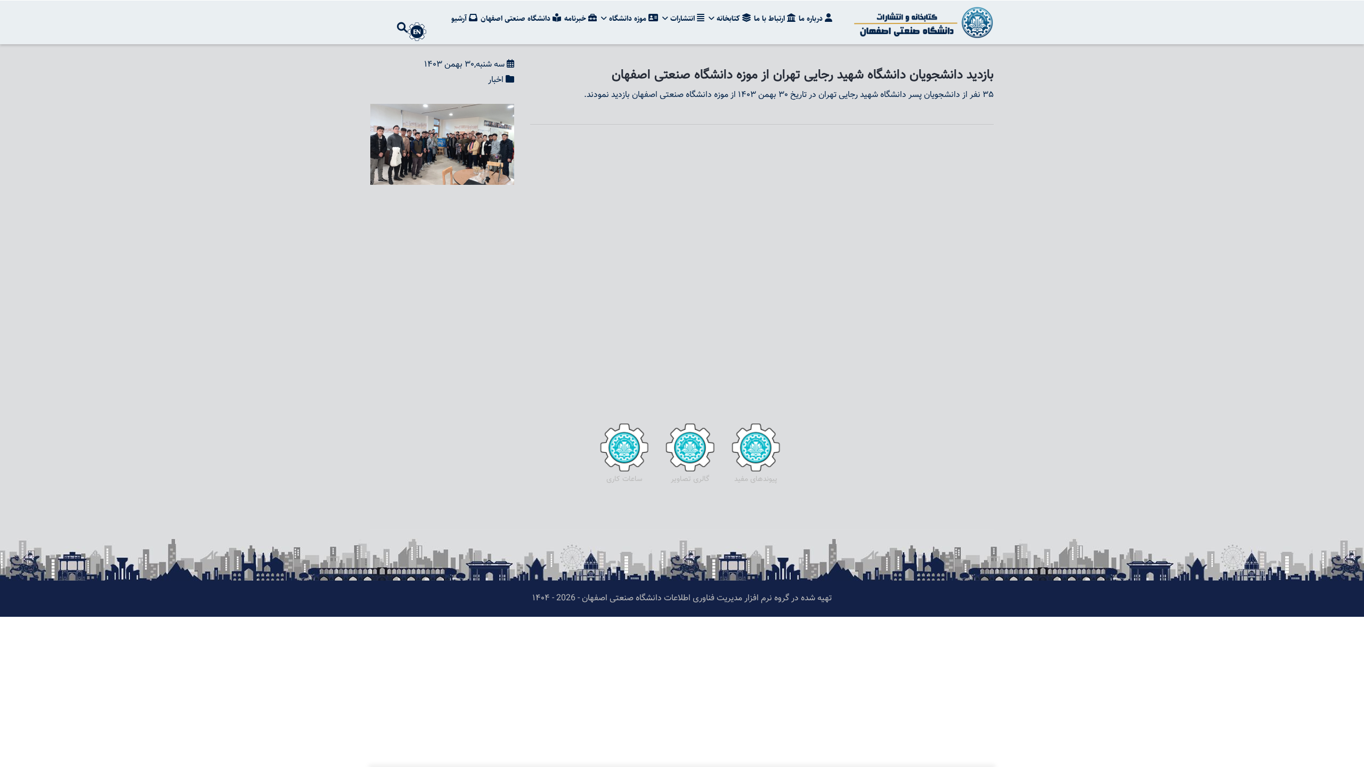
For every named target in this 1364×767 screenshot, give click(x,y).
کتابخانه (728, 19)
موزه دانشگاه (627, 19)
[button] (442, 111)
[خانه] (922, 22)
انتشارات (682, 19)
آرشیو (460, 19)
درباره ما (812, 19)
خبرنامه (576, 19)
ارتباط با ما (770, 19)
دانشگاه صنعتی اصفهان (517, 19)
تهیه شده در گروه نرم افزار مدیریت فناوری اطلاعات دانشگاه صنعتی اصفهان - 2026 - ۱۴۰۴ (682, 598)
